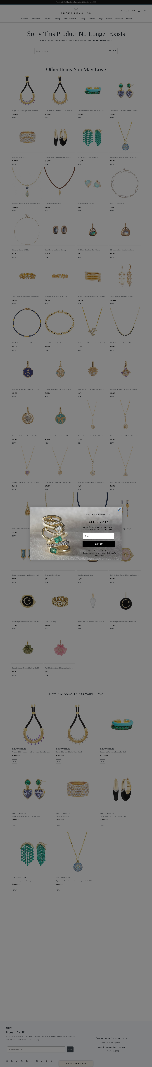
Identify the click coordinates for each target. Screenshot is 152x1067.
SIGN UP (99, 544)
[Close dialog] (119, 509)
